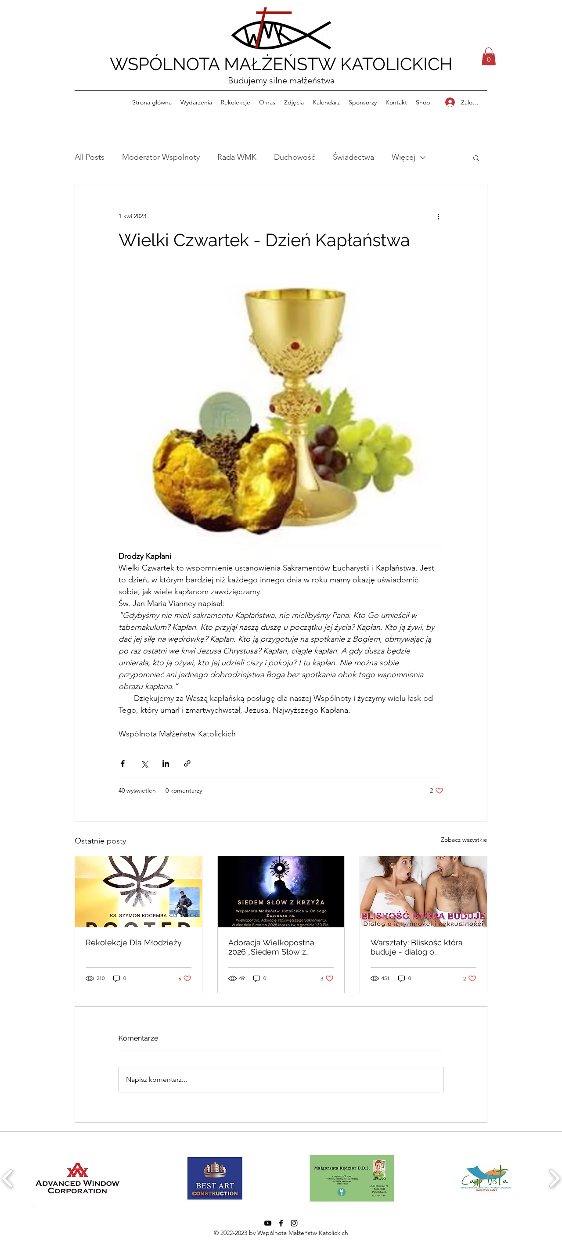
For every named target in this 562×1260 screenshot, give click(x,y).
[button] (488, 56)
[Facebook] (281, 1223)
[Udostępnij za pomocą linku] (187, 763)
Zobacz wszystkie (464, 840)
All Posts (89, 157)
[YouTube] (267, 1223)
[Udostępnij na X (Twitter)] (144, 763)
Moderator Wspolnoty (161, 157)
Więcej (403, 157)
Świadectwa (353, 157)
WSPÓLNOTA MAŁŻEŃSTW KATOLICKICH (281, 64)
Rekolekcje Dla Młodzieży (134, 942)
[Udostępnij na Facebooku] (123, 763)
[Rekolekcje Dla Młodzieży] (138, 891)
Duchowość (294, 157)
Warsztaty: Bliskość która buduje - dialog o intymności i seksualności (418, 947)
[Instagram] (294, 1223)
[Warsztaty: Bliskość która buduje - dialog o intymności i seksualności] (423, 891)
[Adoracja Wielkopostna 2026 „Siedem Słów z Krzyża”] (281, 891)
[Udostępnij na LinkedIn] (166, 763)
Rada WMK (236, 157)
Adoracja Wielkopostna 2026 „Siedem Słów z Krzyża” (271, 947)
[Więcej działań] (438, 216)
